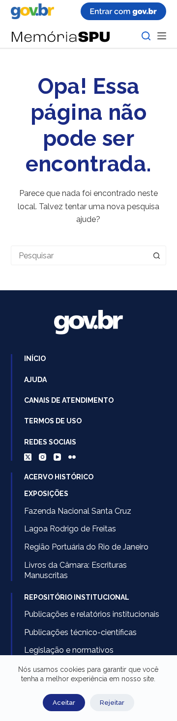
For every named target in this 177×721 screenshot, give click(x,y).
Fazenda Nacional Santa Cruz (77, 511)
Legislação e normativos (69, 650)
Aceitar (64, 702)
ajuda (35, 380)
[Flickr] (72, 457)
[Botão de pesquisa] (156, 255)
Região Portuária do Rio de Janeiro (86, 547)
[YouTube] (57, 457)
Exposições (46, 494)
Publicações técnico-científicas (80, 632)
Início (35, 358)
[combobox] (79, 255)
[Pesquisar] (146, 35)
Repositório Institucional (76, 597)
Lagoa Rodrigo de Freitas (70, 528)
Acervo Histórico (58, 477)
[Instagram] (42, 457)
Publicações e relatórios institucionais (91, 614)
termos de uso (53, 421)
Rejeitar (112, 702)
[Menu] (161, 35)
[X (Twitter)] (27, 457)
